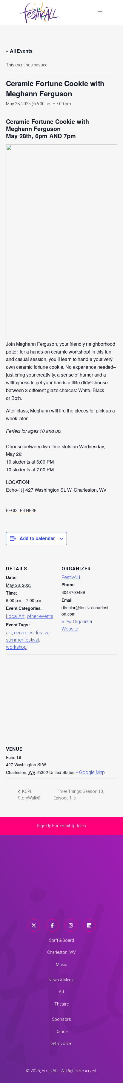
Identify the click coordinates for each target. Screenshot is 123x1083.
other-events (40, 616)
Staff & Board (61, 940)
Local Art (15, 616)
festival (43, 633)
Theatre (61, 1004)
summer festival (22, 640)
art (9, 633)
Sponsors (61, 1019)
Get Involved (61, 1043)
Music (61, 964)
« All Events (19, 50)
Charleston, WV (61, 952)
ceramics (23, 633)
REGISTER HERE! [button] (21, 510)
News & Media (61, 979)
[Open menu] (100, 12)
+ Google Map (90, 772)
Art (61, 991)
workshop (16, 647)
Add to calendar (37, 538)
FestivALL (71, 577)
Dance (61, 1031)
